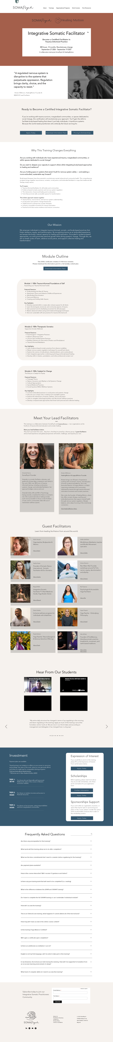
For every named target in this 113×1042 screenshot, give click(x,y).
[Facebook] (35, 1028)
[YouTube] (32, 1028)
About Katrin (36, 550)
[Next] (107, 727)
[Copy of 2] (57, 735)
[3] (59, 735)
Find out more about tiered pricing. (20, 771)
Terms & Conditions (58, 1022)
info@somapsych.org (82, 1018)
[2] (55, 735)
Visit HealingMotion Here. (69, 509)
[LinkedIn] (26, 1028)
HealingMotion (62, 424)
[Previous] (6, 727)
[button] (51, 8)
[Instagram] (29, 1028)
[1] (53, 735)
